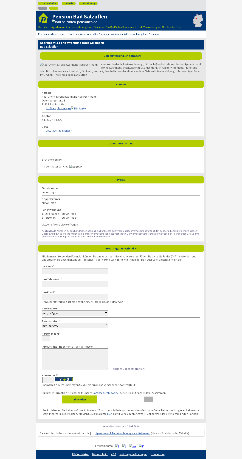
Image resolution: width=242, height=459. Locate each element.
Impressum (158, 454)
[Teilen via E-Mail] (143, 446)
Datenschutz (100, 454)
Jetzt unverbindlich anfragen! (122, 55)
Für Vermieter (80, 454)
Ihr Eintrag (88, 3)
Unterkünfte (48, 3)
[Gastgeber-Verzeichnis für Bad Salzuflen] (44, 18)
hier (109, 413)
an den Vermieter (67, 346)
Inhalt (68, 3)
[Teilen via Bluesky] (125, 446)
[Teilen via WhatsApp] (134, 446)
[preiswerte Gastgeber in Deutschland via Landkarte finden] (198, 23)
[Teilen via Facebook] (118, 446)
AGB (113, 454)
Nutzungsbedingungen (133, 454)
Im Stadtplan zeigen (58, 108)
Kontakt (159, 84)
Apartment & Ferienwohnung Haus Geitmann (122, 433)
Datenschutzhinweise (105, 393)
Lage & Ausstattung (155, 143)
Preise (159, 180)
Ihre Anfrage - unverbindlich (153, 248)
